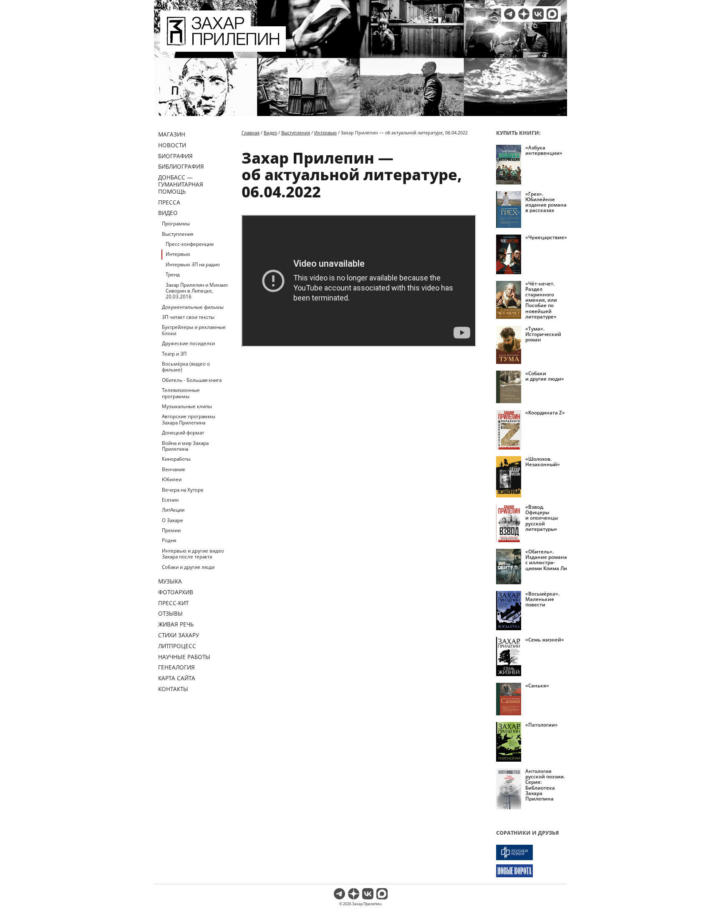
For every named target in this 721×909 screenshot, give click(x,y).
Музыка (170, 581)
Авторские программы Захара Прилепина (188, 419)
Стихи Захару (178, 635)
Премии (171, 530)
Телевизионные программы (181, 392)
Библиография (181, 166)
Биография (175, 156)
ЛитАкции (173, 509)
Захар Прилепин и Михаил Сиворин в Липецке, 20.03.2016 (197, 290)
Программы (176, 223)
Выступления (177, 233)
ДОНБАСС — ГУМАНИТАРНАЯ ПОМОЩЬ (180, 184)
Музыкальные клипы (187, 406)
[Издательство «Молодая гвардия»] (531, 852)
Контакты (173, 689)
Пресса (169, 202)
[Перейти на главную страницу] (223, 47)
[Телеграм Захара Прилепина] (509, 14)
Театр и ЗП (174, 353)
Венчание (173, 469)
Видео (168, 213)
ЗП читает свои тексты (188, 317)
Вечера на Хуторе (183, 489)
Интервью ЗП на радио (193, 264)
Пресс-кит (173, 603)
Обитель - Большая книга (192, 380)
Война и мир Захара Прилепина (185, 445)
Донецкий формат (183, 432)
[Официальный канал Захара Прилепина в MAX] (552, 14)
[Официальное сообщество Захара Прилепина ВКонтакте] (538, 14)
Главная (251, 132)
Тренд (173, 274)
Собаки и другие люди (188, 567)
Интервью (178, 254)
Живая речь (176, 624)
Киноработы (176, 458)
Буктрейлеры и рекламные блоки (194, 329)
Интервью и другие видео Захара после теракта (193, 553)
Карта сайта (176, 678)
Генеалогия (176, 667)
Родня (169, 540)
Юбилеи (172, 479)
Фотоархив (175, 592)
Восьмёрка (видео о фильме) (186, 366)
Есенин (170, 499)
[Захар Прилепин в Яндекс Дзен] (523, 14)
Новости (172, 145)
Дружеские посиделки (188, 343)
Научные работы (184, 657)
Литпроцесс (177, 646)
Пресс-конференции (190, 243)
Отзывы (170, 613)
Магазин (171, 134)
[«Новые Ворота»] (531, 870)
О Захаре (172, 520)
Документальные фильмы (193, 307)
